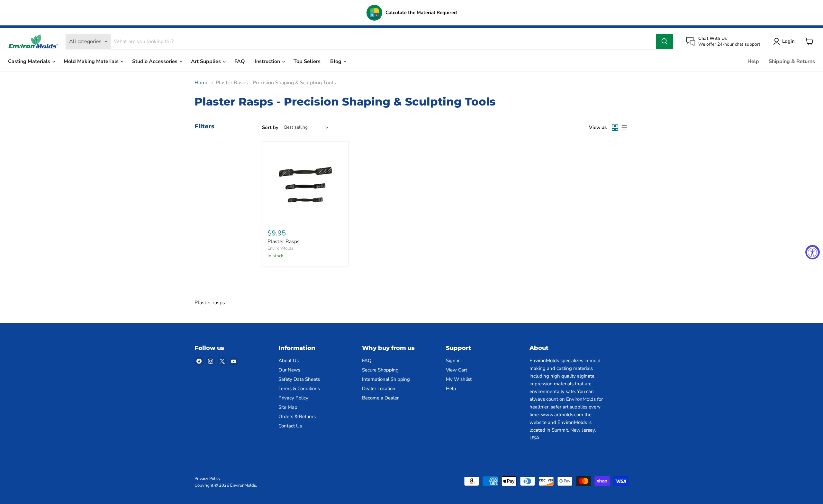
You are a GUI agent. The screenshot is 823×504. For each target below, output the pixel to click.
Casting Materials (29, 61)
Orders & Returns (297, 416)
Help (753, 61)
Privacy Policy (293, 398)
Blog (336, 61)
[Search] (664, 41)
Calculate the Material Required (421, 12)
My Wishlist (459, 379)
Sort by (270, 127)
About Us (288, 360)
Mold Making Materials (92, 61)
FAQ (239, 61)
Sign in (453, 360)
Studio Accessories (155, 61)
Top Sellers (307, 61)
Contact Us (290, 426)
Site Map (287, 407)
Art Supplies (206, 61)
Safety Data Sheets (299, 379)
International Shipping (386, 379)
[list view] (624, 127)
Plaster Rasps (283, 241)
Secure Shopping (380, 370)
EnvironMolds (280, 248)
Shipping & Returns (792, 61)
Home (201, 83)
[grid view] (615, 127)
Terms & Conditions (299, 388)
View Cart (456, 370)
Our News (289, 370)
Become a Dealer (380, 398)
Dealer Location (378, 388)
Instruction (268, 61)
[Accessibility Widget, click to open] (812, 252)
